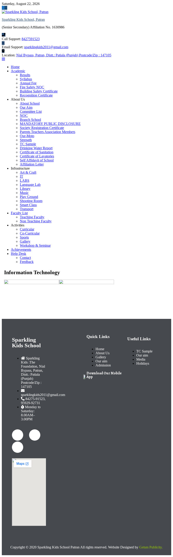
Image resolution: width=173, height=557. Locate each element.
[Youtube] (17, 447)
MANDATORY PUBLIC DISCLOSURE (50, 124)
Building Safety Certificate (39, 91)
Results (25, 75)
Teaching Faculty (32, 217)
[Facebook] (17, 435)
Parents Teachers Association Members (47, 132)
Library (25, 189)
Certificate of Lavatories (37, 156)
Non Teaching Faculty (36, 221)
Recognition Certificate (36, 95)
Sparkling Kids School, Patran (23, 19)
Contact (25, 258)
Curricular (27, 229)
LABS (24, 180)
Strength (26, 140)
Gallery (25, 241)
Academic (18, 71)
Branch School (30, 120)
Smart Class (28, 205)
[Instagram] (34, 435)
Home (15, 67)
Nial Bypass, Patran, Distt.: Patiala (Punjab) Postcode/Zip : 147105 (63, 55)
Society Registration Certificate (42, 128)
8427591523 (31, 39)
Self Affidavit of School (37, 160)
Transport (26, 209)
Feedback (27, 262)
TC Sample (28, 144)
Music (24, 193)
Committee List (31, 111)
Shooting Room (31, 201)
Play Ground (29, 197)
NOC (24, 115)
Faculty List (19, 213)
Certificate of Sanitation (36, 152)
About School (30, 103)
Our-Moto (27, 136)
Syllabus (26, 79)
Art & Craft (28, 172)
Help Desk (18, 253)
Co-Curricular (30, 233)
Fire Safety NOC (32, 87)
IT (21, 176)
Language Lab (30, 184)
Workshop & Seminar (35, 245)
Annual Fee (28, 83)
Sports (24, 237)
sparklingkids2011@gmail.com (46, 47)
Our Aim (26, 107)
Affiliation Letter (32, 164)
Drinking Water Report (36, 148)
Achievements (21, 249)
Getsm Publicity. (151, 547)
